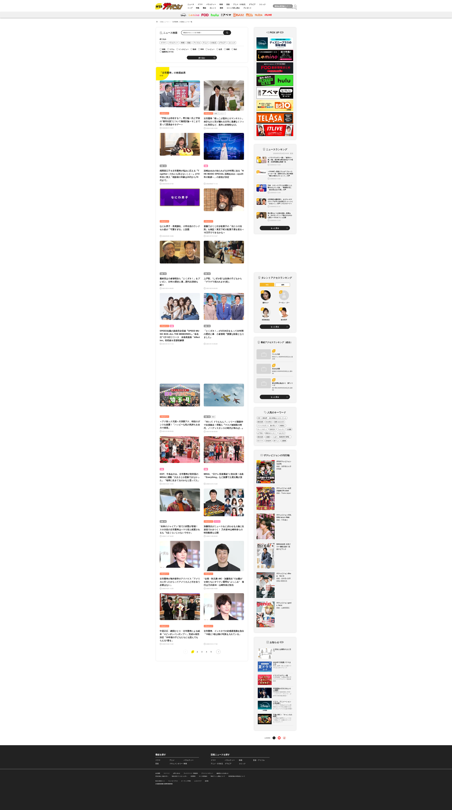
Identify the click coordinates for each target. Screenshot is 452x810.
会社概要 (157, 773)
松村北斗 (272, 429)
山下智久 (260, 433)
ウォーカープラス (173, 780)
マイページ (167, 773)
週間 (282, 285)
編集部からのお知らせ (222, 773)
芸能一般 (163, 166)
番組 (204, 8)
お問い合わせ (176, 773)
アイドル (196, 42)
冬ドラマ (260, 440)
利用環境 (193, 776)
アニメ (205, 42)
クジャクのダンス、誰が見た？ (267, 425)
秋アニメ (276, 440)
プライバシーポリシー (207, 773)
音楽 (228, 4)
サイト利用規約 (203, 776)
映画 (221, 4)
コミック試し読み (233, 8)
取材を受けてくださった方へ (179, 776)
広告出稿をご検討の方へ (161, 776)
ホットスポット (262, 429)
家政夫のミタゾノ (271, 433)
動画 (216, 113)
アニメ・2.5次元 (239, 4)
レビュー (222, 113)
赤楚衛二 (282, 425)
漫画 (221, 8)
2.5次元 (213, 42)
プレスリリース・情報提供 (191, 773)
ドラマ (200, 4)
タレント (213, 8)
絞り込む (202, 58)
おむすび (282, 433)
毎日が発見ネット (160, 780)
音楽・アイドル (259, 760)
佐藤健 (284, 440)
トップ (190, 8)
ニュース (191, 4)
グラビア (252, 4)
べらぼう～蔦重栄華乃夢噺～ (281, 437)
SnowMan (268, 421)
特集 (197, 8)
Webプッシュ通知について (218, 776)
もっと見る (275, 228)
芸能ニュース (164, 22)
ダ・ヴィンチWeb (186, 780)
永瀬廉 (289, 429)
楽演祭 (206, 780)
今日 (267, 285)
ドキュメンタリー (176, 763)
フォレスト (281, 429)
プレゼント (247, 8)
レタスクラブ (197, 780)
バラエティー (211, 4)
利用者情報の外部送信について (236, 776)
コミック (262, 4)
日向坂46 (268, 440)
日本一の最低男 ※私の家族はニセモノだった (272, 418)
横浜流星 (260, 421)
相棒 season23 (279, 421)
